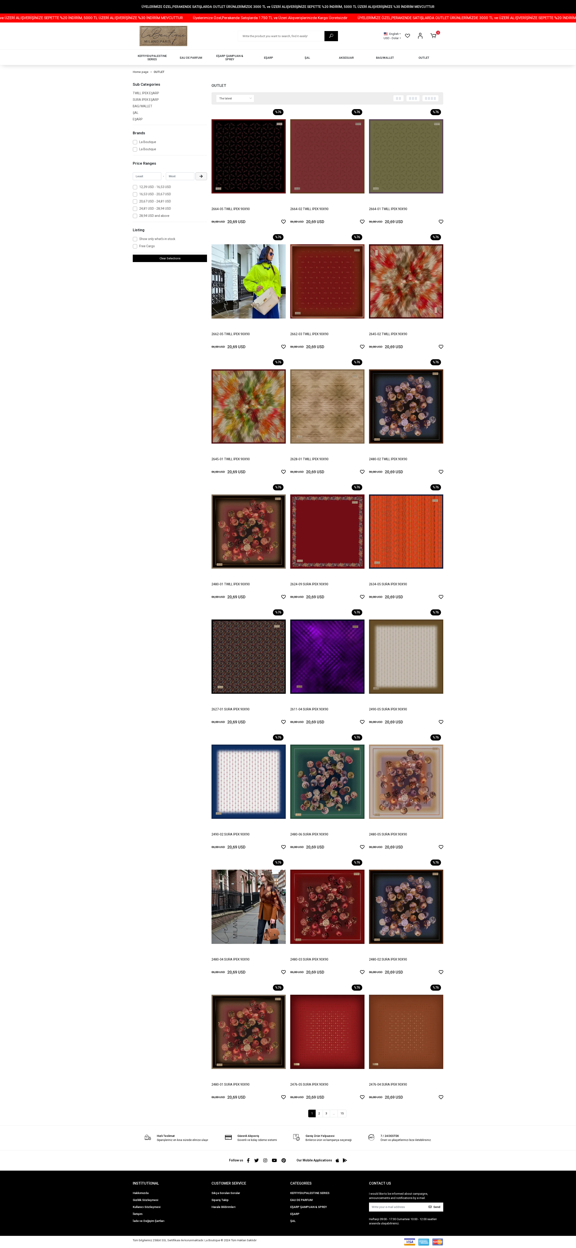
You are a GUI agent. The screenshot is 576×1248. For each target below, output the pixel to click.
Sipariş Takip (220, 1200)
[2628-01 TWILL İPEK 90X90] (327, 406)
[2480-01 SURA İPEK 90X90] (249, 1031)
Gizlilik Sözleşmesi (145, 1200)
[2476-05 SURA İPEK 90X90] (327, 1031)
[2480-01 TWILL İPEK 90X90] (249, 531)
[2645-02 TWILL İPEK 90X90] (406, 281)
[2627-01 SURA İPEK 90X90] (249, 656)
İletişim (137, 1214)
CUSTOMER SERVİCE (229, 1183)
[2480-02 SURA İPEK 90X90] (406, 906)
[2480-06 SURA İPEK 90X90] (327, 781)
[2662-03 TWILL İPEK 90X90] (327, 281)
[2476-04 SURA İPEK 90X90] (406, 1031)
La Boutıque (147, 149)
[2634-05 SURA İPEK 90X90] (406, 531)
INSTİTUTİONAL (146, 1183)
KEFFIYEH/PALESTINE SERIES (309, 1193)
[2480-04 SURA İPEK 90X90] (249, 906)
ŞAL (135, 112)
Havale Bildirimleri (223, 1207)
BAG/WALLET (142, 106)
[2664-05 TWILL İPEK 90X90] (249, 156)
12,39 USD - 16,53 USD (155, 187)
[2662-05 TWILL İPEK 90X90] (249, 281)
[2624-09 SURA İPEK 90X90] (327, 531)
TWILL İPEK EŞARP (146, 93)
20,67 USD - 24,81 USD (155, 201)
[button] (434, 36)
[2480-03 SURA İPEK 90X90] (327, 906)
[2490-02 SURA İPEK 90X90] (249, 781)
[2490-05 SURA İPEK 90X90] (406, 656)
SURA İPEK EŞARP (146, 99)
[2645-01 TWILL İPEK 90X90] (249, 406)
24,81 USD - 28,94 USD (155, 208)
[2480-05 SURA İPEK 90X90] (406, 781)
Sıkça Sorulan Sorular (226, 1193)
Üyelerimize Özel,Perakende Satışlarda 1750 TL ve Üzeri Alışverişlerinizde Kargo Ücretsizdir (119, 18)
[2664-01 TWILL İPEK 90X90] (406, 156)
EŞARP (138, 119)
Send (436, 1207)
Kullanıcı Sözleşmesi (146, 1207)
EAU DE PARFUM (301, 1200)
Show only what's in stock (157, 239)
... (334, 1113)
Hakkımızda (140, 1193)
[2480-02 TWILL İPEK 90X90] (406, 406)
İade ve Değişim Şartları (148, 1221)
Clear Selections (170, 258)
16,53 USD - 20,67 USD (155, 194)
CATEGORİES (301, 1183)
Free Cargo (147, 246)
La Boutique (147, 142)
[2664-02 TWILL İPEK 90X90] (327, 156)
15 (342, 1113)
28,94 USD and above (154, 216)
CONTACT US (380, 1183)
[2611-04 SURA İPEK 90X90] (327, 656)
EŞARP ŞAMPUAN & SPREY (308, 1207)
